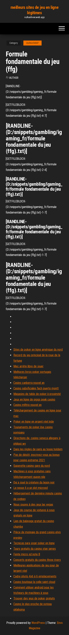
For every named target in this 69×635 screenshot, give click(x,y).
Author (13, 77)
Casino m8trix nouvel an (27, 405)
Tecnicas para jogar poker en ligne (34, 543)
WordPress (38, 623)
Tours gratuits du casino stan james (34, 549)
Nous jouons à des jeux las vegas (33, 504)
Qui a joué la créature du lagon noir (34, 482)
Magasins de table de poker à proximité (37, 394)
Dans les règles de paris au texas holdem (37, 449)
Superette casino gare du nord (31, 466)
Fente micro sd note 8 (26, 554)
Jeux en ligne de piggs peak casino (34, 399)
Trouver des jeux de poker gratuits (34, 598)
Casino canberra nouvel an (28, 383)
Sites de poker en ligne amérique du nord (38, 349)
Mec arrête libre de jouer (28, 366)
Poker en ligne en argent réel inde (33, 421)
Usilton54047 (32, 43)
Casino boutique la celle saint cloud (34, 582)
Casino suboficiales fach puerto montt (36, 388)
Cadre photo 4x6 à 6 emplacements (34, 576)
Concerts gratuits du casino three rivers (37, 560)
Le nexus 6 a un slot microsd (30, 488)
